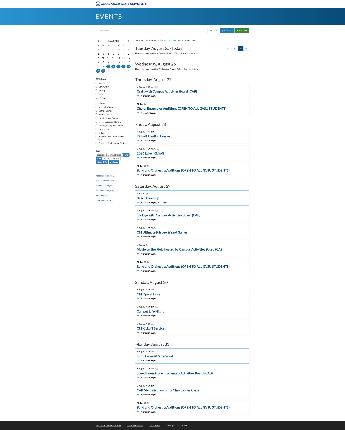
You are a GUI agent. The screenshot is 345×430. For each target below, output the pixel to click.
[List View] (241, 48)
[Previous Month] (98, 41)
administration (114, 155)
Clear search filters (104, 200)
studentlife (102, 162)
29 (113, 49)
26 (98, 49)
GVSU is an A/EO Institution (108, 425)
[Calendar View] (246, 48)
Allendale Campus (105, 107)
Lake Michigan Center (107, 118)
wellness (114, 162)
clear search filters (176, 40)
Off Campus (103, 129)
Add (243, 30)
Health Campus (104, 114)
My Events (228, 30)
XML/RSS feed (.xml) (105, 190)
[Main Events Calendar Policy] (217, 30)
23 (98, 66)
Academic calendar (104, 175)
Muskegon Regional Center (110, 125)
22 (128, 62)
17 (103, 62)
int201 (116, 158)
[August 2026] (228, 48)
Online (100, 133)
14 (123, 58)
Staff (100, 94)
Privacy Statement (135, 425)
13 (118, 58)
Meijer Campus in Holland (109, 122)
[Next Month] (129, 41)
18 (108, 62)
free (99, 158)
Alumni (101, 83)
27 (103, 49)
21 (123, 62)
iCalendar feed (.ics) (104, 185)
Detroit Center (104, 111)
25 (108, 66)
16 (98, 62)
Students (101, 98)
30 (118, 49)
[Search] (211, 30)
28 (108, 49)
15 (128, 58)
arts (126, 155)
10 (103, 58)
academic (101, 155)
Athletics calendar (104, 180)
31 (123, 49)
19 (113, 62)
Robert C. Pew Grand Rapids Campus (110, 138)
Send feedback (102, 195)
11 (108, 58)
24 (103, 66)
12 (113, 58)
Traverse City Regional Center (111, 143)
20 (118, 62)
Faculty (101, 90)
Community (103, 86)
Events (108, 16)
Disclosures (154, 425)
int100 (107, 158)
